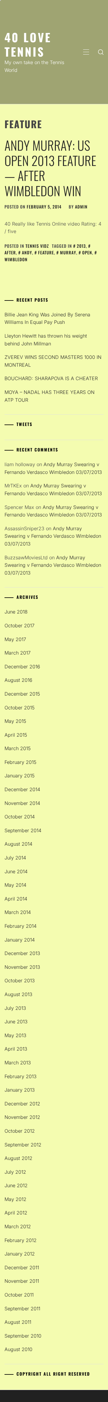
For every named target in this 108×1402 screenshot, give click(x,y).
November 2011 (21, 1281)
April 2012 (15, 1213)
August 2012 (18, 1158)
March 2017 (17, 653)
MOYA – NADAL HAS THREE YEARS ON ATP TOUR (49, 396)
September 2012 (22, 1145)
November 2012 (22, 1117)
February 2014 (20, 926)
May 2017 (15, 639)
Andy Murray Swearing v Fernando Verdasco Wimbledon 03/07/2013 (52, 536)
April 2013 (15, 1049)
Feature (46, 252)
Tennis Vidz (37, 246)
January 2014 (19, 940)
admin (81, 206)
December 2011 (21, 1267)
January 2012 (19, 1254)
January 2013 (19, 1090)
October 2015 (19, 708)
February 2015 (20, 762)
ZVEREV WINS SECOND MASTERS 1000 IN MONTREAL (52, 361)
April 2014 (15, 899)
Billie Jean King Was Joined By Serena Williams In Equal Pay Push (47, 318)
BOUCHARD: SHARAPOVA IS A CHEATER (51, 378)
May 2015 (15, 721)
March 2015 (17, 748)
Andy (27, 252)
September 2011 (22, 1309)
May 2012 (15, 1199)
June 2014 (16, 871)
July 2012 (15, 1172)
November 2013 (22, 967)
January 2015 (19, 776)
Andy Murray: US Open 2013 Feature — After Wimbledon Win (50, 168)
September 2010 (22, 1336)
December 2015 (22, 694)
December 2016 (22, 667)
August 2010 (18, 1349)
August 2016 (18, 680)
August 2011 (17, 1322)
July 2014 (15, 858)
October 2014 (19, 817)
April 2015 (15, 735)
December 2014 (22, 789)
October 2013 (19, 980)
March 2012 (17, 1226)
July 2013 (15, 1008)
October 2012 (19, 1131)
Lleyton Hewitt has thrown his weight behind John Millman (45, 340)
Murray (68, 252)
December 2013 (22, 953)
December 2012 (22, 1104)
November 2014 (22, 803)
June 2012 (16, 1185)
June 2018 (16, 612)
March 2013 (17, 1063)
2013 (81, 246)
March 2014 (17, 912)
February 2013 (20, 1076)
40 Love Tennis (27, 44)
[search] (101, 52)
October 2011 (19, 1295)
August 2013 (18, 994)
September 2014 (22, 830)
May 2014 (15, 885)
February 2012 (20, 1240)
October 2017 (19, 626)
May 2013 (15, 1035)
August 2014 (18, 844)
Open (87, 252)
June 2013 (16, 1022)
